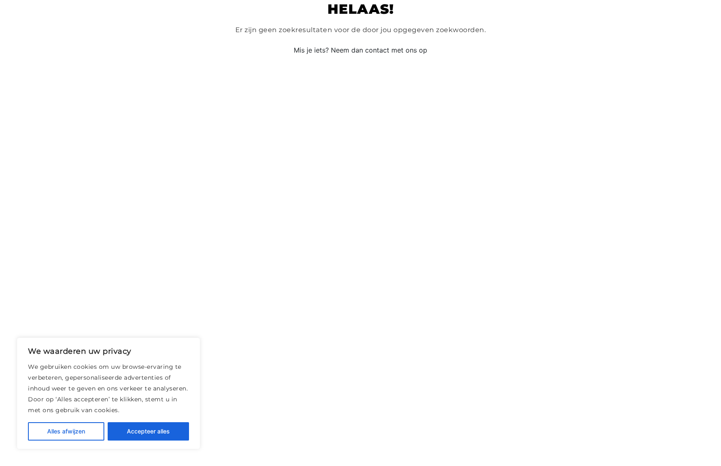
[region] (108, 393)
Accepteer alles (148, 431)
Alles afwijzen (66, 431)
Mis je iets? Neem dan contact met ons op (360, 50)
